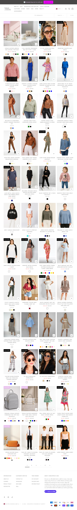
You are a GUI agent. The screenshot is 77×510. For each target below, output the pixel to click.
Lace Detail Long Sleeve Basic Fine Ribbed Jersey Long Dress (11, 194)
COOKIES (6, 481)
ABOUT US (6, 479)
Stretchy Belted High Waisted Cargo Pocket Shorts (65, 378)
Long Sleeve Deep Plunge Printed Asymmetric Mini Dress (47, 85)
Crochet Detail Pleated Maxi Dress (29, 266)
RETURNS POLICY (36, 484)
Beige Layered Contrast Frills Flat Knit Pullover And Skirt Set (65, 304)
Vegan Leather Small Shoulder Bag (11, 453)
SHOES (23, 8)
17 (45, 465)
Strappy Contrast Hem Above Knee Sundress (65, 340)
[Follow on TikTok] (12, 497)
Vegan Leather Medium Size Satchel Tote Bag (12, 49)
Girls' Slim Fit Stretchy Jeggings (29, 230)
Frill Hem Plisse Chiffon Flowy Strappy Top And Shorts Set (47, 341)
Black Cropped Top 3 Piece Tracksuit (47, 193)
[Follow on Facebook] (4, 497)
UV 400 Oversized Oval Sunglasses (47, 49)
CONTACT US (19, 479)
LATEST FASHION (44, 6)
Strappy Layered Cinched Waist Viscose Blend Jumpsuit (29, 85)
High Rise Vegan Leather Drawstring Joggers (12, 158)
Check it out (48, 2)
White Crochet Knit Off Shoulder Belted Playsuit (47, 303)
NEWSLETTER (7, 486)
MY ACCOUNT (35, 479)
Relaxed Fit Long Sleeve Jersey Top (65, 230)
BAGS (28, 8)
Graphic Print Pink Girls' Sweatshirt (65, 193)
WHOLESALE (19, 481)
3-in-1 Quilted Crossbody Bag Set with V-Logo (29, 49)
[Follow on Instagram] (8, 497)
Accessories (18, 11)
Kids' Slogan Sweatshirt (12, 230)
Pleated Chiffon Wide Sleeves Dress (29, 340)
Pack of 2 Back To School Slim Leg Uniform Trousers (47, 454)
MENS (36, 8)
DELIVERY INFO (35, 481)
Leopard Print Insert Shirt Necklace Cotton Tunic (65, 158)
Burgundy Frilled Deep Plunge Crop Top (30, 303)
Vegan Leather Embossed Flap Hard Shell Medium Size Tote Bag (29, 415)
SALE (21, 6)
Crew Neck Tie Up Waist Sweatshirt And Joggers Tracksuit (65, 85)
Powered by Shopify (39, 504)
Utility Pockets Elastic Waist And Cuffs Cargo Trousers (12, 304)
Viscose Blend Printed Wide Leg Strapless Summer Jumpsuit (12, 378)
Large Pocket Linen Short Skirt (65, 453)
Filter (72, 15)
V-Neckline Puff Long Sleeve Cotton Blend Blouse (11, 85)
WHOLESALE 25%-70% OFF (31, 6)
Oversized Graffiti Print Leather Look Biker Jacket (65, 121)
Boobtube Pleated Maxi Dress (65, 49)
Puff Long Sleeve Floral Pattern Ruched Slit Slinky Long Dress (47, 267)
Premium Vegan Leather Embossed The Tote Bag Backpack (12, 415)
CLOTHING (17, 8)
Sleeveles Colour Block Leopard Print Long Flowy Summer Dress (12, 341)
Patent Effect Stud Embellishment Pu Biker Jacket (47, 122)
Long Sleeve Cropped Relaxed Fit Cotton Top (47, 230)
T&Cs (17, 486)
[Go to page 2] (50, 465)
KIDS (32, 8)
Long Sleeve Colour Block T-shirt (12, 266)
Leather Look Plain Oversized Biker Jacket (30, 121)
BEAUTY (42, 8)
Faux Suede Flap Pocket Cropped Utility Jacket (29, 158)
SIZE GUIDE (18, 484)
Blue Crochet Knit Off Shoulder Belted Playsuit (65, 266)
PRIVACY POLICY (7, 484)
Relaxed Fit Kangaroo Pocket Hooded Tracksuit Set (12, 122)
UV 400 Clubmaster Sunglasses (29, 377)
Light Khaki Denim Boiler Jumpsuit (47, 158)
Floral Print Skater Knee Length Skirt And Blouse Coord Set (65, 415)
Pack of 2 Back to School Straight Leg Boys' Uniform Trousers (30, 454)
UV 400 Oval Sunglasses (47, 376)
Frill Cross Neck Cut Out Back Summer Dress (47, 414)
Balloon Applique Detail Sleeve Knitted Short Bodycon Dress (29, 192)
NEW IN (16, 6)
